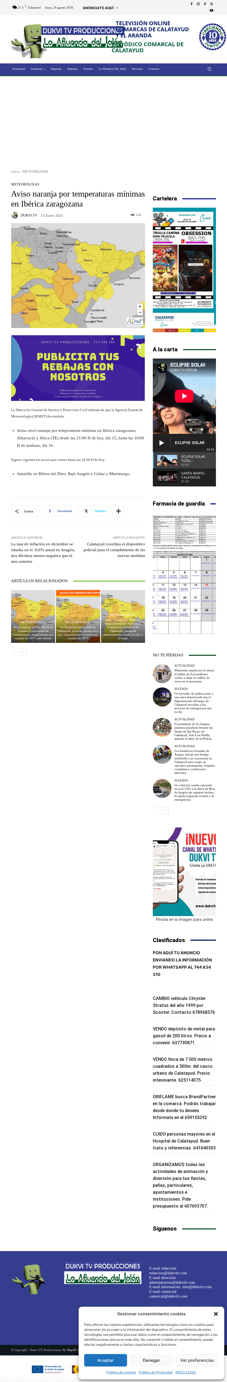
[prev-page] (14, 652)
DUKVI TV (29, 215)
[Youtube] (211, 10)
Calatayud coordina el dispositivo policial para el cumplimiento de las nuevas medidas (114, 550)
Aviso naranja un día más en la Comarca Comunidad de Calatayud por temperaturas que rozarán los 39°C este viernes (33, 632)
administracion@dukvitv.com (172, 1282)
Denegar (151, 1360)
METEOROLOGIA (35, 171)
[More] (118, 511)
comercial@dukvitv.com (168, 1296)
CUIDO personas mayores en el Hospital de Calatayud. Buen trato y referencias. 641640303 (184, 1141)
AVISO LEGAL (185, 1372)
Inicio (15, 171)
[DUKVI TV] (15, 215)
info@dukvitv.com (197, 1287)
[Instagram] (198, 4)
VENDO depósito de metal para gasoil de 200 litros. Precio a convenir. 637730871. (184, 1035)
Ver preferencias (197, 1360)
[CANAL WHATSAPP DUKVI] (184, 871)
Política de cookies (121, 1372)
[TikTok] (205, 4)
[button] (216, 1314)
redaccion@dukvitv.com (168, 1273)
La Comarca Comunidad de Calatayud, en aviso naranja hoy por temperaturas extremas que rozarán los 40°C (78, 632)
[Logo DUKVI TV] (31, 39)
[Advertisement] (113, 120)
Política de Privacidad (155, 1372)
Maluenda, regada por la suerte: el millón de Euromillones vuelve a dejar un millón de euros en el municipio (194, 676)
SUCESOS (181, 688)
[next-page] (23, 652)
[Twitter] (211, 4)
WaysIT (72, 1350)
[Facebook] (191, 4)
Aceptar (105, 1360)
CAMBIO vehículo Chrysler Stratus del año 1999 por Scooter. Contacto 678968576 (184, 1005)
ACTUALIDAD (184, 665)
